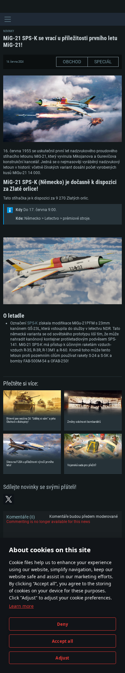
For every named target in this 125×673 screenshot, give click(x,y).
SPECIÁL (103, 61)
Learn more (21, 606)
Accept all (62, 641)
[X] (8, 499)
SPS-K (32, 323)
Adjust (62, 658)
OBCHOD (72, 61)
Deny (62, 624)
